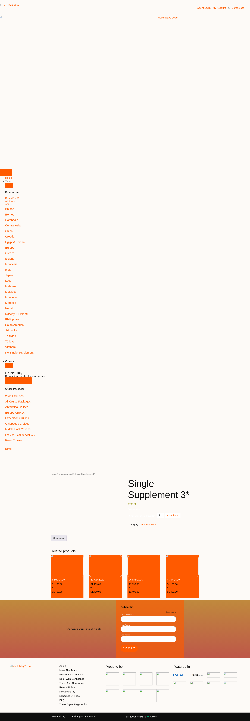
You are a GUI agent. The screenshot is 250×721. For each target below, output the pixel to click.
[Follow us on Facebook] (190, 716)
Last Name (125, 635)
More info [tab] (58, 538)
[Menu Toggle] (6, 172)
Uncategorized (65, 474)
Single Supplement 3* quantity (142, 516)
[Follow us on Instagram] (197, 716)
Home (54, 474)
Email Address (127, 615)
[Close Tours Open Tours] (9, 185)
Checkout (172, 515)
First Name (125, 625)
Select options (71, 596)
